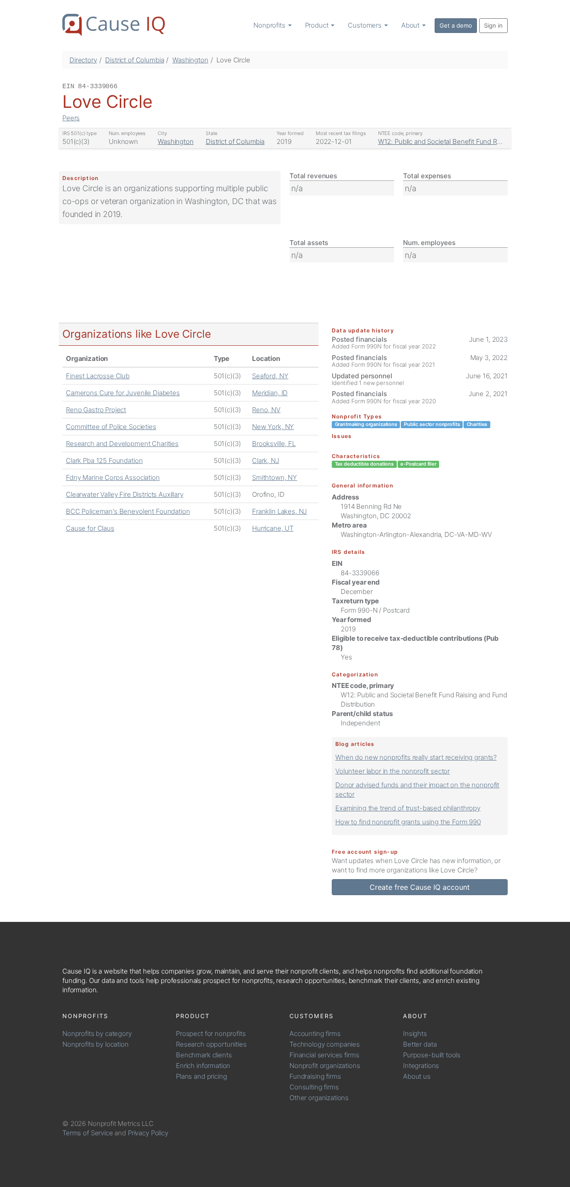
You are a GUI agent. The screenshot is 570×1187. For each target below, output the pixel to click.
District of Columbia (134, 60)
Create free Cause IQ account (420, 887)
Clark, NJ (265, 460)
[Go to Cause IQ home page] (113, 25)
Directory (83, 60)
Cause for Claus (90, 528)
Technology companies (324, 1044)
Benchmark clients (204, 1055)
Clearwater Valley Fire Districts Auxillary (124, 494)
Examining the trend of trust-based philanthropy (407, 808)
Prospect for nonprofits (211, 1033)
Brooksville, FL (274, 443)
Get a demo (456, 25)
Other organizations (319, 1097)
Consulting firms (314, 1087)
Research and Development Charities (122, 443)
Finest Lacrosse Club (98, 376)
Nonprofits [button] (270, 25)
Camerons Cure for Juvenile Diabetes (123, 393)
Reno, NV (266, 409)
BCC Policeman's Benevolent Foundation (128, 511)
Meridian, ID (270, 393)
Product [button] (317, 25)
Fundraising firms (315, 1076)
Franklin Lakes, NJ (279, 511)
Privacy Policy (148, 1133)
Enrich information (203, 1065)
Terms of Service (87, 1133)
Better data (419, 1044)
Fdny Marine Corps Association (113, 477)
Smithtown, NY (274, 477)
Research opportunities (211, 1044)
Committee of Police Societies (111, 426)
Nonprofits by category (97, 1033)
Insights (415, 1033)
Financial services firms (324, 1055)
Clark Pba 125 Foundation (104, 460)
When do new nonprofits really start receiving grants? (416, 757)
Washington (190, 60)
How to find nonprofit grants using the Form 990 (408, 822)
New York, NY (273, 426)
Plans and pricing (201, 1076)
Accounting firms (315, 1033)
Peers (71, 118)
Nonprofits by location (95, 1044)
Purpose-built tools (431, 1055)
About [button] (411, 25)
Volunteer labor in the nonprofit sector (392, 771)
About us (417, 1076)
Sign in (493, 25)
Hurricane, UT (272, 528)
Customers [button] (365, 25)
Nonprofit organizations (324, 1065)
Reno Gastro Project (96, 409)
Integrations (421, 1065)
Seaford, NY (270, 376)
